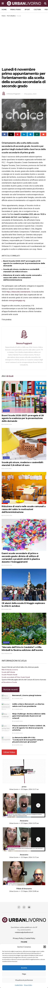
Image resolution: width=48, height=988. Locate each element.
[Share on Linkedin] (24, 134)
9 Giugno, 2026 (7, 609)
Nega (24, 974)
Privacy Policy (28, 985)
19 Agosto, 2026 (7, 424)
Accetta (24, 968)
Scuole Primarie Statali (9, 674)
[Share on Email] (43, 134)
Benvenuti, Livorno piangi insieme (26, 695)
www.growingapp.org (17, 300)
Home (4, 9)
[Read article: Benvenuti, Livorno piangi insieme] (6, 697)
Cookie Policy (19, 985)
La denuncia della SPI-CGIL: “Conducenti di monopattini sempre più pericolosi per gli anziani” (27, 740)
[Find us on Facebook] (19, 907)
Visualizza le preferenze (24, 980)
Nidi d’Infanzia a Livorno (10, 670)
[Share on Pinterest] (18, 134)
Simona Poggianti (14, 94)
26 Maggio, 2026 (7, 653)
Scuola (19, 16)
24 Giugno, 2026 (7, 515)
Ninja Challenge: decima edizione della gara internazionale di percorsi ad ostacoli (28, 716)
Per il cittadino (11, 16)
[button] (45, 947)
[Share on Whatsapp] (37, 134)
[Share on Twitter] (11, 134)
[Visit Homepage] (24, 3)
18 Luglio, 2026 (7, 468)
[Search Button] (45, 3)
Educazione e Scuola (10, 682)
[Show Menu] (3, 3)
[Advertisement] (24, 42)
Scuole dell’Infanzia (8, 672)
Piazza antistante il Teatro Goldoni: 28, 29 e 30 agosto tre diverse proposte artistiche (28, 728)
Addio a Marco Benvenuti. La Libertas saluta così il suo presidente (28, 705)
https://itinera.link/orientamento (18, 291)
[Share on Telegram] (30, 134)
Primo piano (15, 9)
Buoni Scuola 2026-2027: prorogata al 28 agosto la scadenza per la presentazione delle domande (24, 263)
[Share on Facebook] (5, 134)
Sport (27, 9)
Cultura (37, 9)
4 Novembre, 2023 (30, 94)
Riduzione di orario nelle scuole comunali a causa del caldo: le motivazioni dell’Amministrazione (22, 277)
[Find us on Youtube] (29, 907)
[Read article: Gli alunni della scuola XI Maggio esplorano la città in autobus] (24, 585)
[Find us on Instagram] (24, 907)
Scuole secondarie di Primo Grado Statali (16, 677)
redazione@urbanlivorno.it (24, 932)
